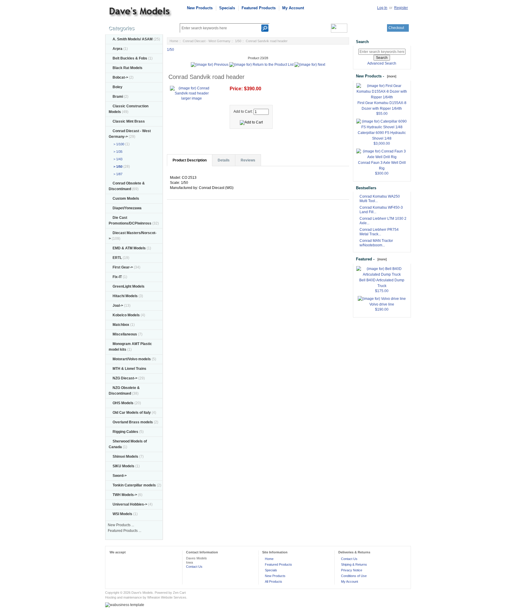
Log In (382, 8)
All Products (273, 581)
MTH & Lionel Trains (129, 369)
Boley (117, 87)
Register (401, 8)
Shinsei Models (125, 456)
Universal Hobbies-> (130, 504)
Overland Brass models (133, 422)
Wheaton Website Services (166, 597)
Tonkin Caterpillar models (134, 485)
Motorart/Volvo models (132, 359)
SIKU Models (123, 466)
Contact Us (194, 566)
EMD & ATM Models (129, 248)
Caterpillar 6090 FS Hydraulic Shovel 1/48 (382, 136)
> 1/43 (117, 159)
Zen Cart (179, 592)
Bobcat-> (120, 77)
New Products (200, 8)
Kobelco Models (126, 315)
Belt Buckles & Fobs (130, 58)
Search (362, 41)
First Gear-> (123, 267)
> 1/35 (117, 151)
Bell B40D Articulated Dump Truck (381, 283)
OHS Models (123, 403)
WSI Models (122, 514)
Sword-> (120, 476)
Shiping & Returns (354, 564)
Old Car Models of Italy (132, 412)
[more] (390, 76)
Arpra (117, 49)
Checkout (396, 28)
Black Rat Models (127, 68)
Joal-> (118, 305)
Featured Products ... (124, 531)
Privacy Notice (351, 570)
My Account (293, 8)
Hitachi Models (125, 296)
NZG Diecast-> (125, 378)
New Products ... (121, 525)
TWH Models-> (125, 495)
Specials (227, 8)
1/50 (238, 41)
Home (174, 41)
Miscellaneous (125, 334)
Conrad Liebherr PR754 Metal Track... (379, 232)
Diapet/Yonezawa (127, 208)
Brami (118, 96)
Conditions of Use (354, 576)
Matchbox (121, 325)
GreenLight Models (129, 286)
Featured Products (259, 8)
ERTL (117, 258)
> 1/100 (118, 144)
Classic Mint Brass (129, 121)
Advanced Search (381, 63)
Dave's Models (142, 592)
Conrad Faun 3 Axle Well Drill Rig (382, 165)
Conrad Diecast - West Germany (207, 41)
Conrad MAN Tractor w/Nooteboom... (376, 243)
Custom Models (126, 198)
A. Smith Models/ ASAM (133, 39)
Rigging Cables (125, 432)
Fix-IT (117, 277)
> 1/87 (117, 174)
